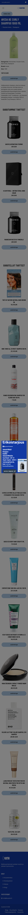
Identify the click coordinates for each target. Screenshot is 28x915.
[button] (10, 471)
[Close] (2, 442)
